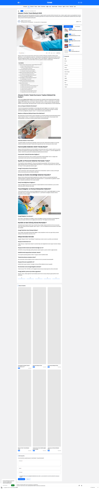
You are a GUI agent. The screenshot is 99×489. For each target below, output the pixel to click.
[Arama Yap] (79, 2)
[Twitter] (81, 485)
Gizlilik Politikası (5, 485)
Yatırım (66, 86)
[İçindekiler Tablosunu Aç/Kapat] (41, 63)
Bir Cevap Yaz (21, 455)
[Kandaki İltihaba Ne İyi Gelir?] (73, 46)
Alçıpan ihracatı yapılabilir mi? (26, 89)
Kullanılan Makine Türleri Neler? (27, 68)
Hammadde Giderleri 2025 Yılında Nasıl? (27, 69)
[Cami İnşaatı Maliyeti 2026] (54, 328)
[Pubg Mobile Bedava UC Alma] (73, 35)
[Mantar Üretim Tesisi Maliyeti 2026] (24, 410)
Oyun (65, 76)
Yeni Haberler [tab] (77, 26)
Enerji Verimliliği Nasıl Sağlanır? (27, 76)
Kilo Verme (66, 69)
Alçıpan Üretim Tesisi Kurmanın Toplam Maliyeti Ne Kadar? (30, 64)
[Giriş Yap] (81, 2)
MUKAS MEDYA (33, 485)
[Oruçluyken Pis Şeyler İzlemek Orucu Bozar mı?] (24, 328)
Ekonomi (66, 65)
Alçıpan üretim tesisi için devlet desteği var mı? (29, 85)
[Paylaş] (97, 487)
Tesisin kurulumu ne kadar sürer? (27, 88)
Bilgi (65, 58)
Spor (65, 82)
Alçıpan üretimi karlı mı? (25, 84)
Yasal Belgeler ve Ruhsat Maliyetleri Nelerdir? (28, 77)
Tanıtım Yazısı (22, 485)
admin (22, 20)
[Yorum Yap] (49, 53)
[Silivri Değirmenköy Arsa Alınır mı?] (73, 41)
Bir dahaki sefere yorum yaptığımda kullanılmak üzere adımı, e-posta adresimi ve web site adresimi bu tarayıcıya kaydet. (39, 476)
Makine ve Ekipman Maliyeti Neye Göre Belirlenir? (30, 67)
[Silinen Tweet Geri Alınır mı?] (73, 51)
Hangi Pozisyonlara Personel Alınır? (27, 73)
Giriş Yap (28, 479)
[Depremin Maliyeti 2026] (39, 328)
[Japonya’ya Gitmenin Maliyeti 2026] (54, 410)
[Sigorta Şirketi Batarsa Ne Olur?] (73, 30)
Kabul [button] (13, 485)
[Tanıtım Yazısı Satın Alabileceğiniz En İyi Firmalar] (39, 410)
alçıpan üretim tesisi (27, 99)
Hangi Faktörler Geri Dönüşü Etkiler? (28, 81)
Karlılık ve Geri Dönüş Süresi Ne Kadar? (26, 80)
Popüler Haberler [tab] (68, 26)
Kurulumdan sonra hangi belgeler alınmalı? (29, 90)
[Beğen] (47, 53)
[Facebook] (79, 485)
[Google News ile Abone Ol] (21, 53)
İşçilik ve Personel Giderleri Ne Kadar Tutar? (27, 72)
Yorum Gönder (21, 479)
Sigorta (66, 80)
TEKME (49, 2)
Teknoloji (66, 84)
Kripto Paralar (67, 71)
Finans (66, 67)
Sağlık (66, 78)
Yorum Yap (93, 487)
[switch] (19, 2)
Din (65, 63)
